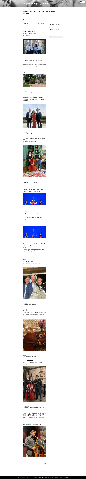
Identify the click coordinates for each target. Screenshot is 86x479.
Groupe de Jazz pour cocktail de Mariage (33, 23)
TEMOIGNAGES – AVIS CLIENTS (50, 11)
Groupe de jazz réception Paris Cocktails (33, 407)
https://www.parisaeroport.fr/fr (28, 206)
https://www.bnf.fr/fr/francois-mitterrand (29, 420)
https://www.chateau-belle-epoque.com (29, 31)
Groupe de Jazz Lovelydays (30, 304)
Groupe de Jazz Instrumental (28, 423)
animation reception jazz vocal (31, 92)
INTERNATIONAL (41, 11)
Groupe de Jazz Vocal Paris (30, 182)
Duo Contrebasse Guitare (29, 356)
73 (36, 463)
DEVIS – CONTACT (25, 11)
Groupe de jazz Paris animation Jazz (32, 134)
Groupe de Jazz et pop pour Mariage (32, 60)
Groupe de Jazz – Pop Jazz (36, 3)
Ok (67, 477)
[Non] (84, 477)
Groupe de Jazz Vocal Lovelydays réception (34, 213)
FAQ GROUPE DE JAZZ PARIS (27, 13)
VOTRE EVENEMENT (33, 11)
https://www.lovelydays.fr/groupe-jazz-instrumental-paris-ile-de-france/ (32, 424)
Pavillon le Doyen (30, 360)
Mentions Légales (42, 471)
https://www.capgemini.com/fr (28, 261)
